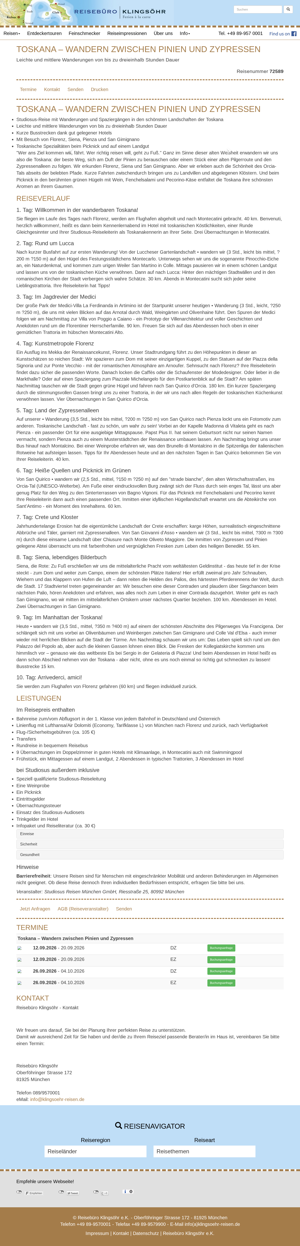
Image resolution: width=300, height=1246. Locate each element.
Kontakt (52, 89)
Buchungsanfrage (221, 948)
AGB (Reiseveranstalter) (83, 908)
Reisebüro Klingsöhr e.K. (188, 1233)
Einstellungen (131, 1191)
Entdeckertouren (44, 33)
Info (184, 33)
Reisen (11, 33)
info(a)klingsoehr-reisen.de (212, 1224)
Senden (75, 89)
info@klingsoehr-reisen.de (57, 1099)
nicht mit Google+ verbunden (96, 1192)
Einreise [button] (27, 834)
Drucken (99, 89)
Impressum (97, 1233)
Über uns (163, 33)
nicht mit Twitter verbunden (61, 1192)
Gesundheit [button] (29, 855)
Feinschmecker (84, 33)
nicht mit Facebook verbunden (19, 1192)
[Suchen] (288, 9)
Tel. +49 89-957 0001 (240, 33)
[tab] (150, 833)
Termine (28, 89)
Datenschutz (146, 1233)
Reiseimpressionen (127, 33)
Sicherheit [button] (28, 844)
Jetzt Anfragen (35, 908)
